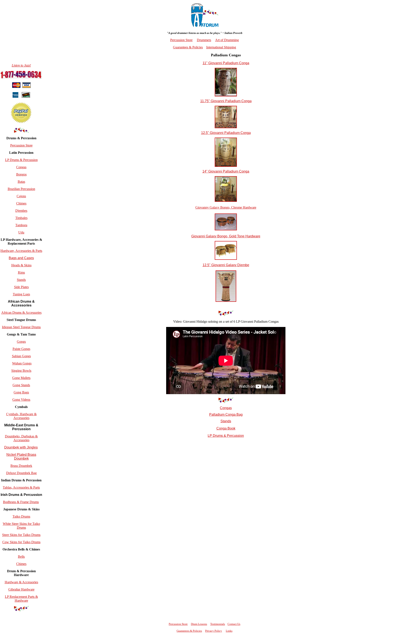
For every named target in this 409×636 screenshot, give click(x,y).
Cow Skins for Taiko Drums (21, 542)
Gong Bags (21, 392)
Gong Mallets (21, 378)
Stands (21, 280)
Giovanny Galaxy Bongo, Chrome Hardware (225, 207)
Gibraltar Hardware (21, 589)
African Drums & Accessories (21, 312)
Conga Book (225, 428)
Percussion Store (21, 145)
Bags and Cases (21, 258)
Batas (21, 181)
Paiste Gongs (21, 349)
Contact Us (234, 624)
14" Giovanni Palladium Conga (225, 171)
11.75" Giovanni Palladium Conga (226, 101)
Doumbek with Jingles (21, 447)
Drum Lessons (199, 624)
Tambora (21, 225)
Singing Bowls (21, 370)
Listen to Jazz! (21, 65)
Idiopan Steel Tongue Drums (21, 327)
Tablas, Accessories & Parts (21, 487)
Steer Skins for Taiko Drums (21, 535)
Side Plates (21, 287)
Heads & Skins (21, 265)
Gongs (21, 341)
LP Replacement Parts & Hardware (21, 598)
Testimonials (217, 624)
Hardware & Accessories (21, 582)
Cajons (21, 196)
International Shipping (221, 47)
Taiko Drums (21, 516)
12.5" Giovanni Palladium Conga (226, 133)
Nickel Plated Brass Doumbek (21, 456)
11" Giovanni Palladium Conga (226, 63)
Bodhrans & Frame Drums (21, 502)
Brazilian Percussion (21, 189)
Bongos (21, 174)
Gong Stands (21, 385)
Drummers (204, 40)
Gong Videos (21, 399)
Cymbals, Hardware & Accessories (21, 416)
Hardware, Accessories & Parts (21, 251)
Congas (21, 167)
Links (229, 630)
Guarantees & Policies (188, 47)
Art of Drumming (227, 40)
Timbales (21, 218)
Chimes (21, 203)
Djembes (21, 210)
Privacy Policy (213, 630)
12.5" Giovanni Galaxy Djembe (226, 265)
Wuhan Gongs (22, 363)
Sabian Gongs (21, 356)
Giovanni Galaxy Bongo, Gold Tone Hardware (225, 236)
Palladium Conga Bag (226, 414)
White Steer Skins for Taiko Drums (21, 525)
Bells (21, 556)
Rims (21, 272)
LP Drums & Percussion (21, 160)
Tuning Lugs (21, 294)
